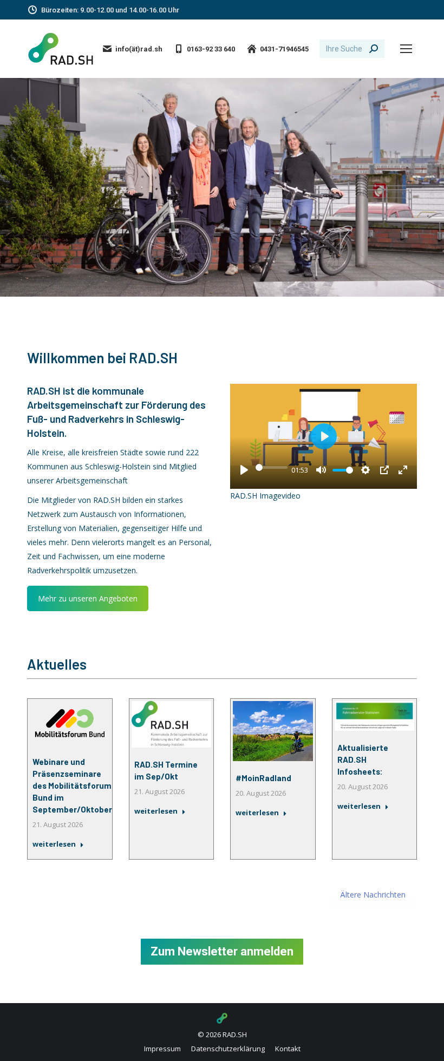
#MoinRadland (263, 778)
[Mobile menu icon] (406, 49)
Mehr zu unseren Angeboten (88, 598)
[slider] (272, 467)
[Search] (373, 49)
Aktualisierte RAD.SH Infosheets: (362, 759)
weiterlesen (54, 844)
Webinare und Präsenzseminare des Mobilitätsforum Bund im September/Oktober (72, 785)
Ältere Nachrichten (373, 894)
